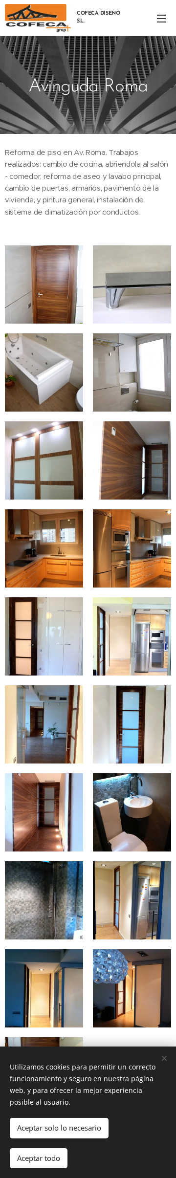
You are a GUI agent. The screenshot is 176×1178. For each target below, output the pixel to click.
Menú (161, 18)
